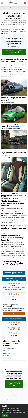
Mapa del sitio (14, 396)
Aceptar (5, 415)
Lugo (3, 233)
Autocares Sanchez (21, 193)
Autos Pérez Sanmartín (15, 126)
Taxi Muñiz (7, 351)
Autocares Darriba (12, 156)
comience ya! (12, 222)
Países (14, 402)
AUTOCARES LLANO (9, 348)
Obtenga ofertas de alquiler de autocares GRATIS (14, 51)
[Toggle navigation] (2, 3)
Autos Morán (11, 102)
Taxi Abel (6, 355)
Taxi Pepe (6, 358)
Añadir (14, 314)
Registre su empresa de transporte (14, 399)
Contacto (14, 393)
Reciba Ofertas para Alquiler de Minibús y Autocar (14, 272)
